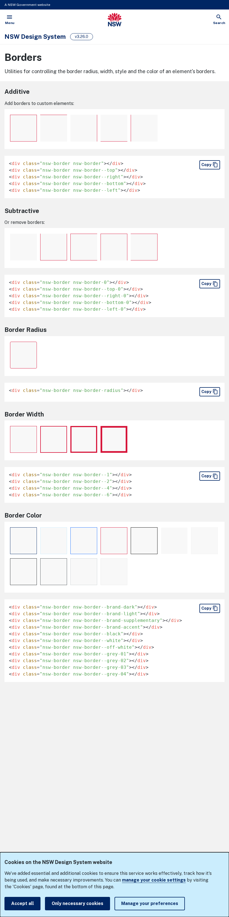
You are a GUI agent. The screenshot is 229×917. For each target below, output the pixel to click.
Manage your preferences (149, 903)
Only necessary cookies (77, 903)
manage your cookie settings (154, 880)
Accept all (22, 903)
